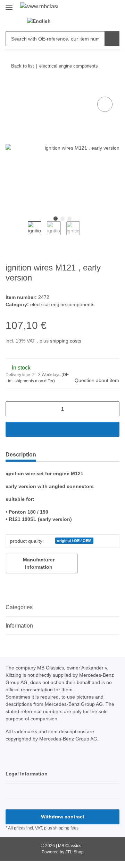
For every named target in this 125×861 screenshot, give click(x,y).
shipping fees (65, 828)
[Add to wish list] (104, 104)
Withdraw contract (62, 816)
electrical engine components (62, 304)
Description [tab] (21, 455)
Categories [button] (19, 607)
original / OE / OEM (74, 541)
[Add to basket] (11, 87)
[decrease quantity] (13, 409)
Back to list (22, 66)
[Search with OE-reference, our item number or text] (112, 38)
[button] (70, 21)
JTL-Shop (74, 852)
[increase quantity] (111, 409)
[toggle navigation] (9, 4)
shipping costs (65, 341)
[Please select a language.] (43, 20)
